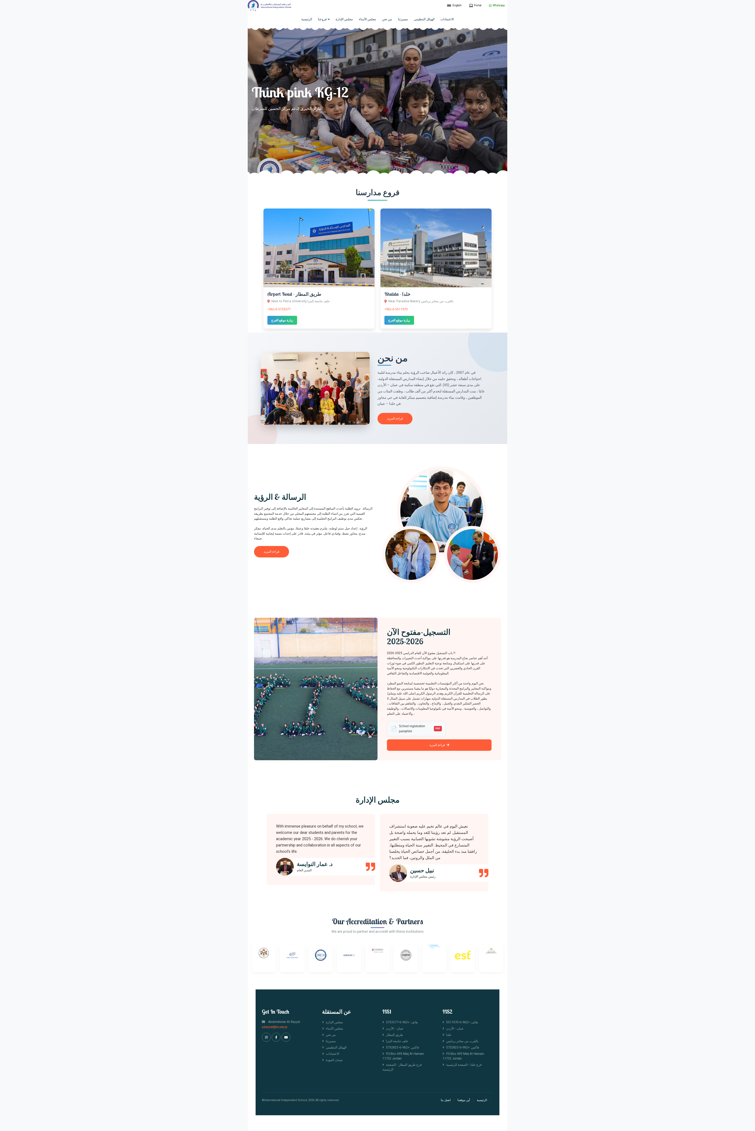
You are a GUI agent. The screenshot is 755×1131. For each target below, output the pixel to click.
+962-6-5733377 (279, 309)
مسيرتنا (403, 19)
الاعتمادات (447, 19)
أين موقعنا (464, 1100)
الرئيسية (306, 19)
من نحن (387, 19)
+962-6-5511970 (396, 309)
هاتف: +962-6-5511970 (462, 1022)
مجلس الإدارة (344, 19)
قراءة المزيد (395, 418)
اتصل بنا (446, 1100)
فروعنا (322, 19)
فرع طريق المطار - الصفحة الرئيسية (402, 1067)
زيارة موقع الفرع (282, 320)
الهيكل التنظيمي (424, 19)
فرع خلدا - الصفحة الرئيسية (464, 1064)
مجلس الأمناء (367, 19)
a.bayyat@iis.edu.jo (274, 1027)
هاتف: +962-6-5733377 (402, 1022)
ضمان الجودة (334, 1060)
